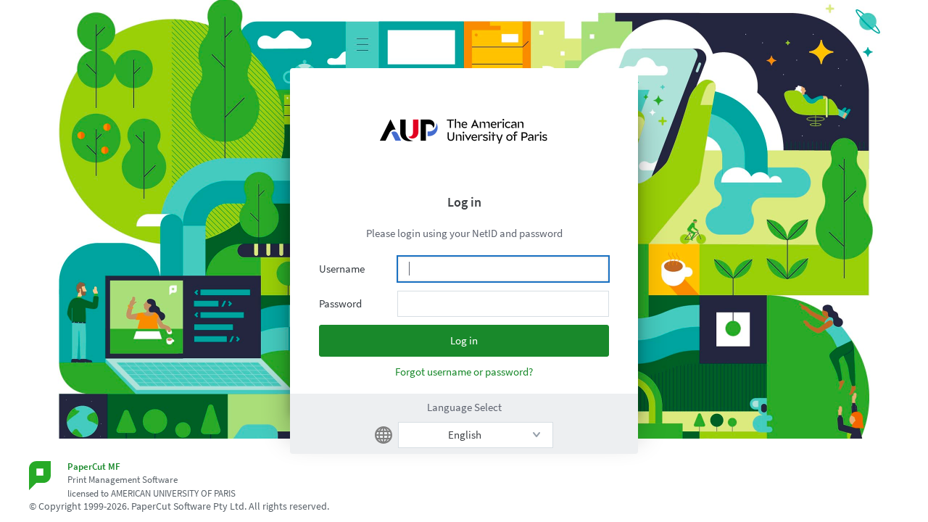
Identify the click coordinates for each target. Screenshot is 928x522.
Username (342, 269)
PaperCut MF (93, 466)
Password (340, 303)
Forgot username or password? (464, 371)
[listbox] (475, 435)
